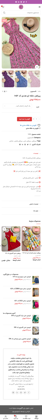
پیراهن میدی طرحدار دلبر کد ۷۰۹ (31, 253)
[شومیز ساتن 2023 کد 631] (35, 304)
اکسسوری (33, 91)
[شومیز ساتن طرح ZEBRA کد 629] (35, 292)
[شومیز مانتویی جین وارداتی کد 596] (35, 341)
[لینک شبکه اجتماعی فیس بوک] (26, 2)
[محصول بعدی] (3, 91)
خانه (39, 91)
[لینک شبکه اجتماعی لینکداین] (18, 2)
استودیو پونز (16, 411)
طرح (37, 107)
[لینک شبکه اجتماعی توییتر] (24, 2)
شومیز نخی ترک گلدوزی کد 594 (21, 316)
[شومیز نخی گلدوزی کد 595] (35, 330)
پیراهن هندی (18, 141)
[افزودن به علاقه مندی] (24, 229)
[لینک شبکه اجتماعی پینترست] (21, 2)
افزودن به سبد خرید (24, 119)
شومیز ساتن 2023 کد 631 (22, 301)
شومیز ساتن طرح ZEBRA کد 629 (20, 289)
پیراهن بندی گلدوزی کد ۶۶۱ (12, 253)
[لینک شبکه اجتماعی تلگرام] (16, 2)
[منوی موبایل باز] (39, 7)
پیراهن (34, 141)
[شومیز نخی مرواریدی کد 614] (35, 280)
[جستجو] (4, 13)
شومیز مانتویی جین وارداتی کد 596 (20, 339)
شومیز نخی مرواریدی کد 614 (22, 277)
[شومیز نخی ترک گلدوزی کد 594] (35, 319)
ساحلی (11, 141)
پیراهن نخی (27, 141)
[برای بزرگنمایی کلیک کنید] (37, 67)
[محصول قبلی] (7, 91)
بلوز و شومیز (17, 256)
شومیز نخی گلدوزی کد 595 (22, 327)
